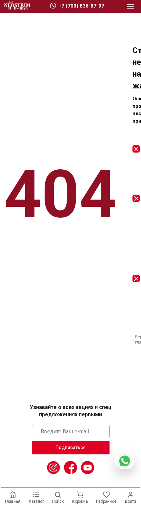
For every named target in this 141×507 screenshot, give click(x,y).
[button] (130, 6)
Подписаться (70, 447)
